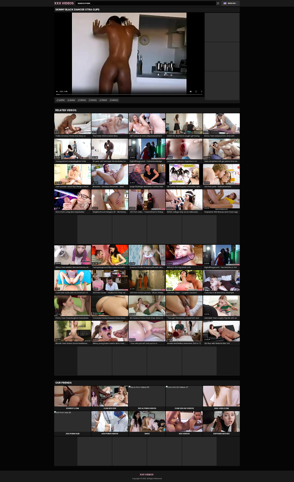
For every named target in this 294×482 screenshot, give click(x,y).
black (104, 100)
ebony (115, 100)
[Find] (218, 3)
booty (94, 100)
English (232, 3)
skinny (83, 100)
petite (62, 100)
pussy (72, 100)
